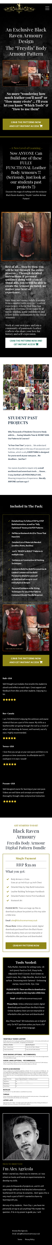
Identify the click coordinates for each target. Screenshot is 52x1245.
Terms (20, 1239)
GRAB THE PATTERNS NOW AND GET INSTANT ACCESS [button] (25, 124)
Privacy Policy (30, 1239)
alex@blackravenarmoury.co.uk (24, 920)
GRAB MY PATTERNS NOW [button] (26, 945)
